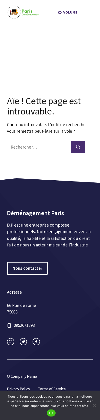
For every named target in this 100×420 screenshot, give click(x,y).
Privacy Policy (18, 389)
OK (51, 413)
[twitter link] (23, 341)
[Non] (94, 405)
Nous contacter (27, 268)
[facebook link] (36, 341)
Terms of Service (52, 389)
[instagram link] (10, 341)
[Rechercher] (78, 147)
